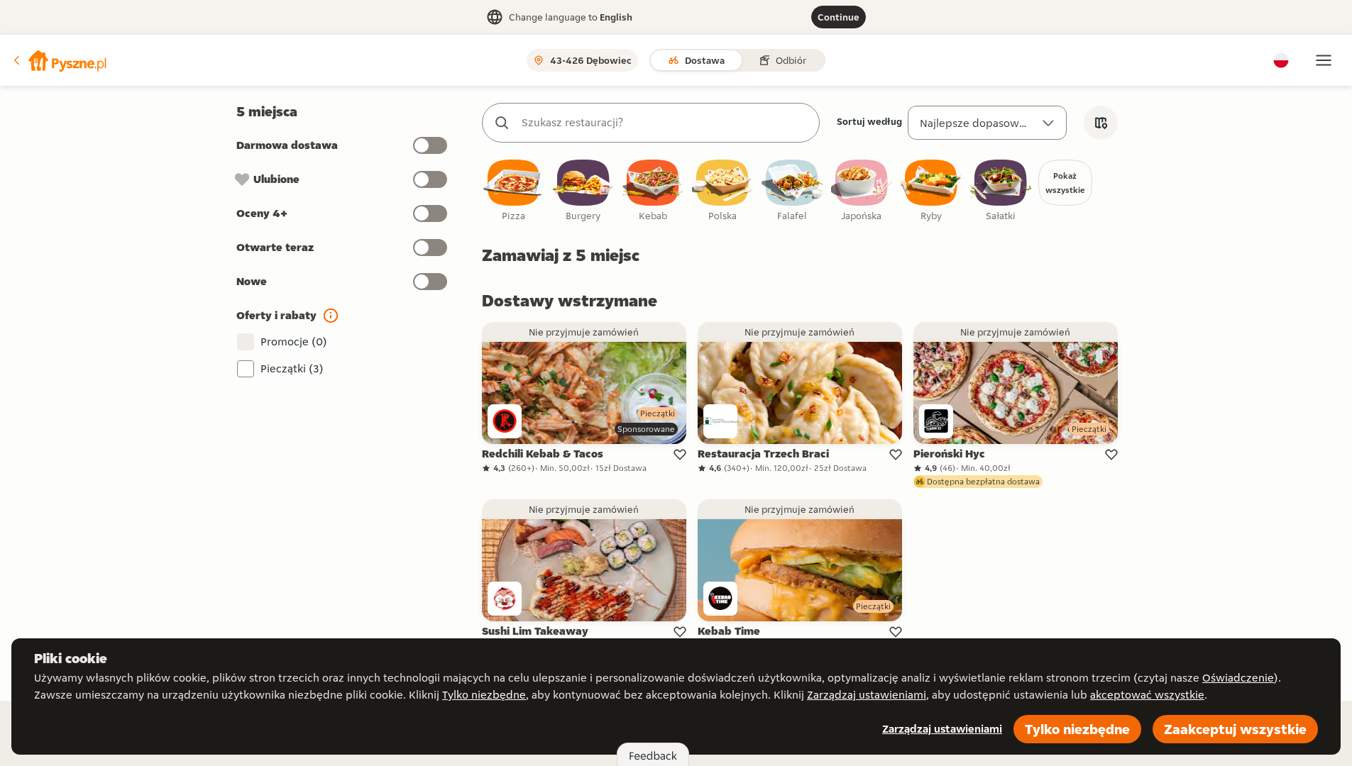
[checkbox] (514, 191)
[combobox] (665, 122)
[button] (58, 60)
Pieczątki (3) (292, 368)
